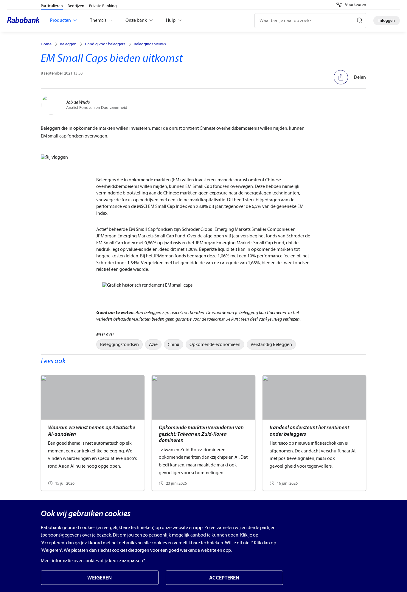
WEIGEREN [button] (99, 578)
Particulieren (52, 5)
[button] (350, 4)
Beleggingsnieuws (150, 44)
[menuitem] (119, 344)
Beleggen (68, 44)
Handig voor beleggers (105, 44)
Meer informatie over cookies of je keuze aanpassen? (93, 560)
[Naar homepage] (25, 20)
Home (46, 44)
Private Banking (103, 5)
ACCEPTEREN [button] (224, 578)
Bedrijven (76, 5)
